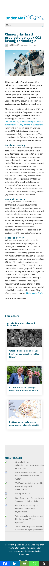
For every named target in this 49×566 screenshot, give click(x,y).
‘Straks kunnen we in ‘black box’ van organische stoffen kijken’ (24, 354)
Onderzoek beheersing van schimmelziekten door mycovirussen (27, 509)
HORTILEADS (13, 45)
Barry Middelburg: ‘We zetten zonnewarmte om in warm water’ (28, 476)
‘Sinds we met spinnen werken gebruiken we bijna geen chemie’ (29, 528)
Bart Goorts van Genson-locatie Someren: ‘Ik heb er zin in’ (29, 500)
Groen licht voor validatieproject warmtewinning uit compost (29, 465)
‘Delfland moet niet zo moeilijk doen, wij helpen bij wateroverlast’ (29, 486)
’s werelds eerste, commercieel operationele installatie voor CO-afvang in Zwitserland (24, 122)
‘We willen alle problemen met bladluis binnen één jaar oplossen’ (29, 519)
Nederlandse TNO (34, 293)
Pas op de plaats (22, 494)
